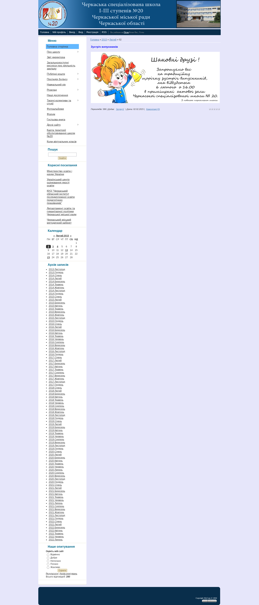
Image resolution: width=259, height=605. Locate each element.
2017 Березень (57, 363)
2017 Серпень (56, 372)
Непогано (55, 560)
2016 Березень (57, 330)
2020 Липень (56, 470)
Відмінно (55, 554)
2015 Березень (57, 302)
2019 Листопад (57, 445)
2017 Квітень (56, 366)
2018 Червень (56, 403)
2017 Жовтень (56, 378)
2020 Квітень (56, 460)
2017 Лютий (55, 360)
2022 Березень (57, 527)
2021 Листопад (57, 515)
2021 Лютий (55, 488)
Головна (94, 39)
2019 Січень (55, 421)
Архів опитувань (68, 573)
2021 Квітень (56, 494)
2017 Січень (55, 357)
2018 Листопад (57, 415)
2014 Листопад (57, 290)
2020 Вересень (57, 476)
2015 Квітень (56, 305)
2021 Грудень (56, 518)
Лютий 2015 (62, 235)
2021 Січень (55, 485)
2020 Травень (56, 463)
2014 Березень (57, 281)
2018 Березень (57, 394)
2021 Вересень (57, 509)
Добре (53, 557)
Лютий (112, 39)
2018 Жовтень (56, 412)
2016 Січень (55, 324)
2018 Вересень (57, 409)
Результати (52, 573)
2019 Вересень (57, 442)
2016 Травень (56, 336)
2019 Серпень (56, 439)
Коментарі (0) (153, 109)
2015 (104, 39)
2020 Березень (57, 457)
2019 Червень (56, 436)
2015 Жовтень (56, 315)
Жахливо (55, 567)
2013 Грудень (56, 272)
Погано (54, 564)
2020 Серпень (56, 473)
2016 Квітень (56, 333)
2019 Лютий (55, 424)
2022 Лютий (55, 524)
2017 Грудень (56, 384)
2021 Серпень (56, 506)
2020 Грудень (56, 482)
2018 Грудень (56, 418)
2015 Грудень (56, 321)
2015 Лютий (55, 299)
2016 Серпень (56, 342)
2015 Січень (55, 296)
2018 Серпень (56, 406)
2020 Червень (56, 466)
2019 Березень (57, 427)
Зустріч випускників (104, 46)
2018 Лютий (55, 391)
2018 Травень (56, 400)
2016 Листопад (57, 351)
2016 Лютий (55, 327)
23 (48, 257)
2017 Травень (56, 369)
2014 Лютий (55, 278)
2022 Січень (55, 521)
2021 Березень (57, 491)
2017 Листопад (57, 381)
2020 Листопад (57, 479)
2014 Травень (56, 284)
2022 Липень (56, 539)
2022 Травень (56, 533)
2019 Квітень (56, 430)
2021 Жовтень (56, 512)
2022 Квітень (56, 530)
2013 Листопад (57, 269)
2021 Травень (56, 497)
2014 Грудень (56, 293)
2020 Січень (55, 451)
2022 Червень (56, 536)
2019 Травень (56, 433)
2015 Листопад (57, 318)
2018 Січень (55, 388)
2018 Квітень (56, 397)
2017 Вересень (57, 375)
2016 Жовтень (56, 348)
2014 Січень (55, 275)
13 (66, 250)
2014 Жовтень (56, 287)
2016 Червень (56, 339)
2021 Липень (56, 503)
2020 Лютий (55, 454)
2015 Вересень (57, 312)
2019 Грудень (56, 448)
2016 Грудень (56, 354)
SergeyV (120, 109)
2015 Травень (56, 309)
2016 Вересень (57, 345)
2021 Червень (56, 500)
